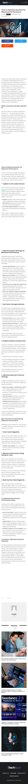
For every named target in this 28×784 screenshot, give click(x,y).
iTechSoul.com (18, 780)
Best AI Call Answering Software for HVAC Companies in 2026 (12, 754)
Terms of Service (14, 776)
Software (8, 14)
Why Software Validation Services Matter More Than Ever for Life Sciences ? (13, 659)
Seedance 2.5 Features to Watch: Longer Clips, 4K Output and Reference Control (13, 723)
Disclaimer (13, 773)
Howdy (4, 14)
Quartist (3, 189)
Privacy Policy (22, 773)
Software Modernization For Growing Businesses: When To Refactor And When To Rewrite (13, 691)
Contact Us (5, 773)
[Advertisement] (14, 63)
